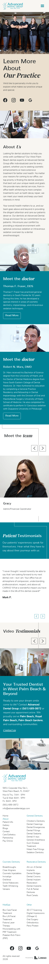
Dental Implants (34, 886)
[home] (13, 6)
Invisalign (7, 876)
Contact (6, 831)
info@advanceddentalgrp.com (16, 808)
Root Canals (32, 895)
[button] (42, 6)
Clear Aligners (9, 870)
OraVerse (7, 880)
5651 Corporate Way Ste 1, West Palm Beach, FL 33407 (16, 789)
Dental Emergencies (36, 827)
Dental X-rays (33, 837)
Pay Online (8, 841)
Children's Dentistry (36, 821)
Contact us (9, 730)
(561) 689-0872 (10, 805)
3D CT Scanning (34, 910)
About (5, 819)
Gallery (6, 825)
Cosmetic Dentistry (11, 862)
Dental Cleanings (35, 824)
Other (29, 905)
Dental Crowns (34, 876)
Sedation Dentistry (35, 852)
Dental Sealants (34, 834)
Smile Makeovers (10, 883)
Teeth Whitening (10, 886)
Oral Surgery (32, 919)
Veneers (6, 889)
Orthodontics (33, 923)
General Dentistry (35, 816)
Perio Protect (32, 926)
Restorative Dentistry (36, 862)
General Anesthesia (36, 840)
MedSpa (6, 905)
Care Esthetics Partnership (9, 836)
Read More (12, 315)
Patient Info (8, 822)
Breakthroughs (9, 867)
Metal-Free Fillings (35, 849)
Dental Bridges (33, 873)
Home (5, 816)
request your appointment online (19, 713)
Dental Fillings (33, 830)
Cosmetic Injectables (12, 873)
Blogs (5, 828)
